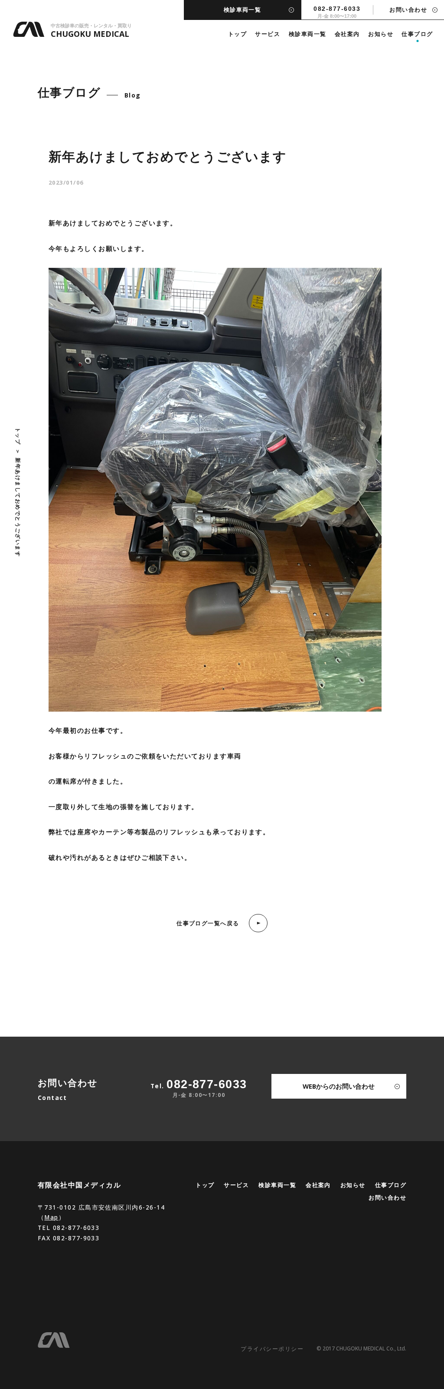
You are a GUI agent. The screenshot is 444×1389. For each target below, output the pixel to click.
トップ (237, 34)
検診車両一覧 (307, 34)
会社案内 (347, 34)
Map (51, 1217)
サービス (267, 34)
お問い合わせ (387, 1197)
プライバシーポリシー (272, 1349)
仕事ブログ (417, 34)
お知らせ (380, 34)
